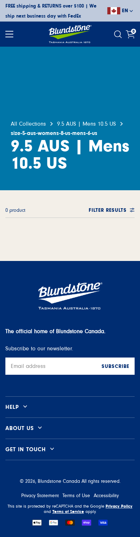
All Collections (28, 124)
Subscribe (115, 366)
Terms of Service (68, 511)
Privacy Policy (119, 506)
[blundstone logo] (70, 34)
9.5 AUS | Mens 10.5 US (86, 124)
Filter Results (108, 210)
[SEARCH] (118, 34)
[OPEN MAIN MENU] (9, 34)
